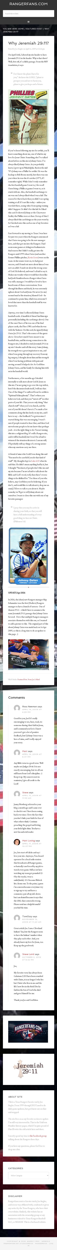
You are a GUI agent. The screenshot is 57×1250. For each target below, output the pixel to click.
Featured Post (22, 679)
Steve (25, 792)
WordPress (41, 1243)
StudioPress (26, 1243)
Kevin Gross (33, 257)
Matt (24, 751)
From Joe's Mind (34, 679)
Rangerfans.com (28, 4)
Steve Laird (28, 954)
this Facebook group (38, 1135)
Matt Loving (28, 840)
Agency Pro (33, 1241)
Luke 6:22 (35, 461)
